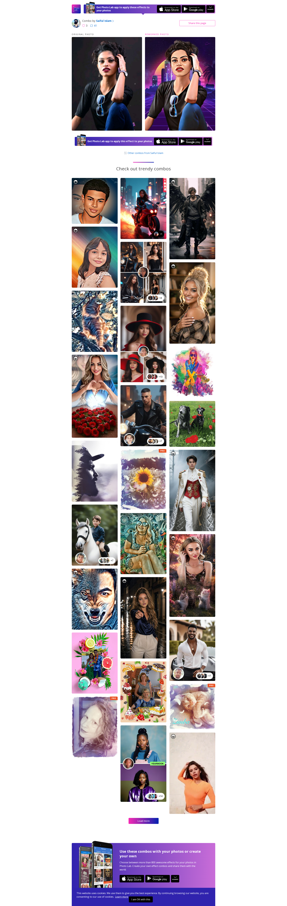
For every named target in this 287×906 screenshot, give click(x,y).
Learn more (121, 896)
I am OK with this (140, 899)
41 (95, 25)
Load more (144, 821)
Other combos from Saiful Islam (145, 153)
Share (197, 23)
